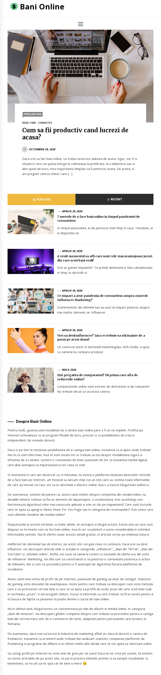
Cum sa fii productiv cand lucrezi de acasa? (75, 133)
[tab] (41, 199)
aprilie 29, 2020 (72, 211)
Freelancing (33, 114)
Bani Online (42, 6)
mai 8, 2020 (69, 370)
